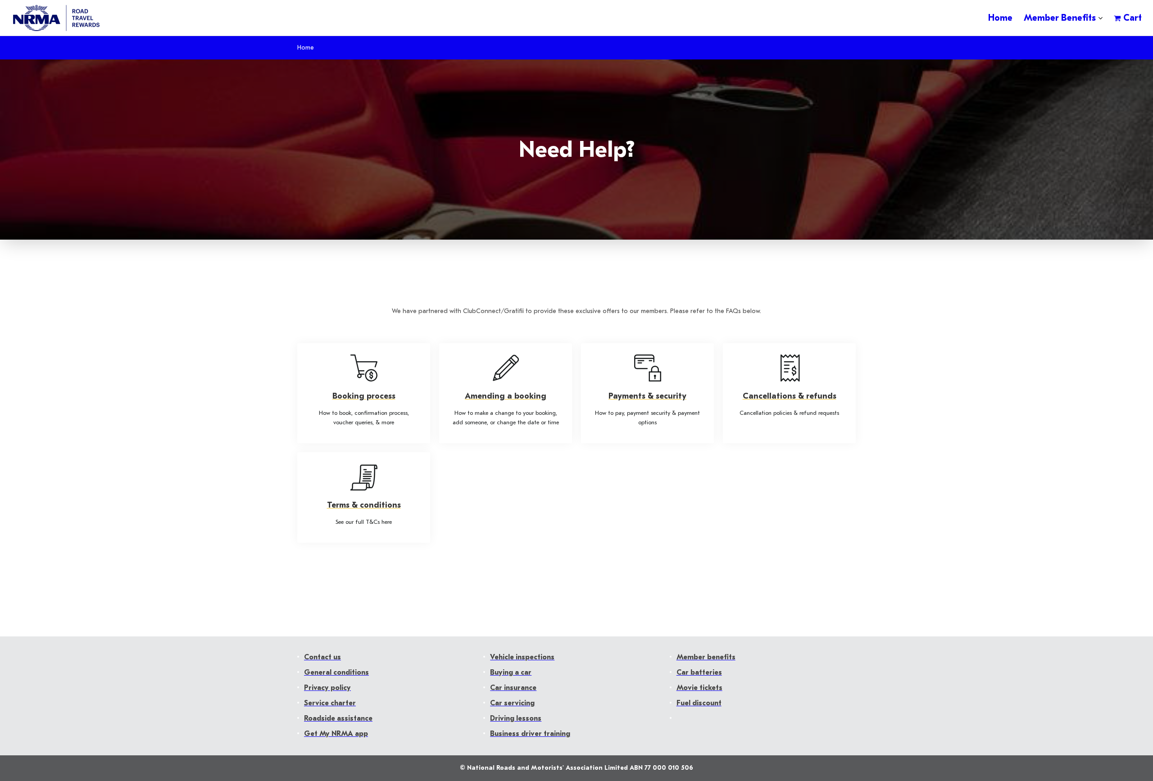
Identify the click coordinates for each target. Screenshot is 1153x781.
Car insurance (513, 687)
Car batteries (699, 672)
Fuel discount (699, 703)
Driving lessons (515, 718)
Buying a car (510, 672)
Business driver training (530, 733)
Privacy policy (327, 687)
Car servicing (512, 703)
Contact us (322, 657)
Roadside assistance (338, 718)
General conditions (336, 672)
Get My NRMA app (336, 733)
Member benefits (705, 657)
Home (305, 47)
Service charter (330, 703)
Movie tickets (699, 687)
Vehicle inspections (522, 657)
